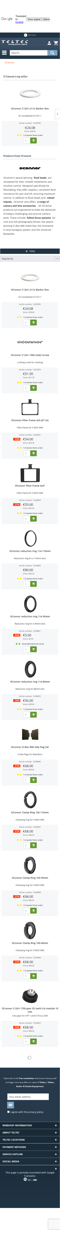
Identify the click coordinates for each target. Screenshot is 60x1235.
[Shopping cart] (56, 43)
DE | (32, 1179)
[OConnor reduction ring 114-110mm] (30, 539)
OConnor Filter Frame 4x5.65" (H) (30, 420)
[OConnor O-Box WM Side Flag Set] (30, 735)
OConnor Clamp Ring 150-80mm (30, 943)
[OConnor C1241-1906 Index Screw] (30, 343)
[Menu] (3, 52)
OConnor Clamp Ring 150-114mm (30, 812)
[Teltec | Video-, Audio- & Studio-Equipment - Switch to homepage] (15, 43)
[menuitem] (49, 43)
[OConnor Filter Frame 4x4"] (30, 473)
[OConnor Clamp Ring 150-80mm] (30, 931)
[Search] (52, 53)
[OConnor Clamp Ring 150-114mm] (30, 800)
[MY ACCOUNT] (49, 43)
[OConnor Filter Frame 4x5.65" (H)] (30, 408)
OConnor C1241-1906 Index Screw (30, 355)
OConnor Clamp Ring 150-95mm (30, 877)
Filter (32, 251)
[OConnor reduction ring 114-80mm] (30, 669)
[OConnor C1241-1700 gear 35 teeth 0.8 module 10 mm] (30, 996)
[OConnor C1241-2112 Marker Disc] (30, 93)
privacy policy (35, 1112)
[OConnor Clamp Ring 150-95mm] (30, 865)
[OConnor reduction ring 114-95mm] (30, 604)
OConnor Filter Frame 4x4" (30, 485)
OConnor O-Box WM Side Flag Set (30, 747)
